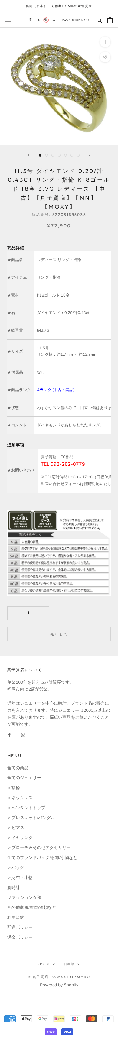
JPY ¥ (43, 964)
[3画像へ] (52, 155)
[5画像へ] (65, 155)
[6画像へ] (71, 155)
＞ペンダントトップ (26, 808)
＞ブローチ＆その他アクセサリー (39, 848)
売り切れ (59, 634)
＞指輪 (13, 788)
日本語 (69, 964)
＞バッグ (15, 867)
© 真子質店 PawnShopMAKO (59, 977)
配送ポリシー (20, 927)
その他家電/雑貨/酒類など (31, 907)
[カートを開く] (110, 20)
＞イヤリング (20, 838)
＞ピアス (15, 828)
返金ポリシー (20, 937)
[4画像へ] (59, 155)
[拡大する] (105, 41)
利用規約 (15, 917)
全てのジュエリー (24, 778)
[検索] (99, 19)
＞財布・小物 (20, 877)
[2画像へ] (46, 155)
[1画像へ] (40, 155)
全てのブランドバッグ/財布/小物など (42, 857)
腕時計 (13, 887)
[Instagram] (23, 734)
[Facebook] (9, 734)
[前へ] (29, 155)
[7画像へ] (78, 155)
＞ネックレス (20, 798)
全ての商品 (17, 768)
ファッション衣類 (24, 897)
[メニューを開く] (8, 20)
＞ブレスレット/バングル (31, 818)
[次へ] (89, 155)
